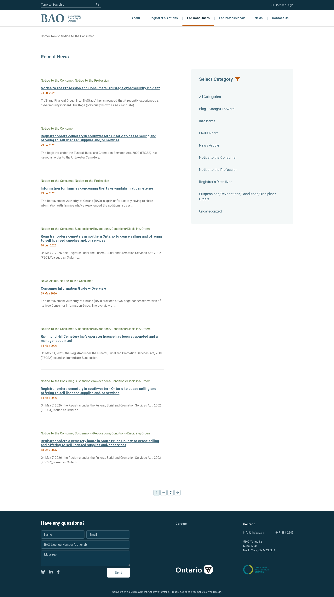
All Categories (210, 97)
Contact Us (280, 18)
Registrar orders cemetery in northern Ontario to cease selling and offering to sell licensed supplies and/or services (101, 238)
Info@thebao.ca (253, 532)
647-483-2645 (284, 532)
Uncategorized (210, 211)
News (259, 18)
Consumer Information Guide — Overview (73, 288)
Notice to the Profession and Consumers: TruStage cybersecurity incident (100, 88)
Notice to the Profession (218, 170)
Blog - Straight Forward (216, 109)
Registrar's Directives (215, 182)
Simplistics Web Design (207, 591)
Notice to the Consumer (218, 157)
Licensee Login (284, 5)
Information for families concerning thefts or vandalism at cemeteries (97, 188)
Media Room (208, 133)
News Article (209, 145)
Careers (181, 523)
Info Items (207, 121)
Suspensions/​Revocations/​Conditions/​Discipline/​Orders (237, 196)
